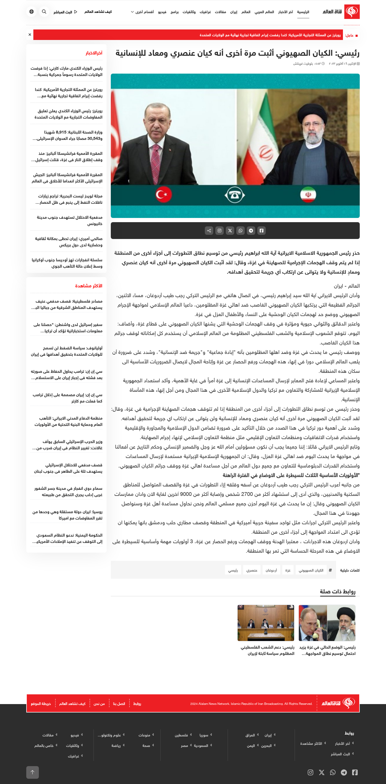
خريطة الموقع (41, 703)
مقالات (220, 11)
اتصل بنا (119, 703)
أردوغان (271, 569)
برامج (175, 11)
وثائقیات (189, 11)
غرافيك (205, 11)
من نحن (99, 703)
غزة (287, 569)
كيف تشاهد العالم (98, 11)
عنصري (251, 569)
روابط (137, 703)
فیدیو (162, 11)
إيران (233, 11)
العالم (246, 11)
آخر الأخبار (285, 11)
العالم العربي (264, 11)
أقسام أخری (144, 11)
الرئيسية (303, 11)
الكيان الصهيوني (311, 569)
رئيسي (233, 569)
